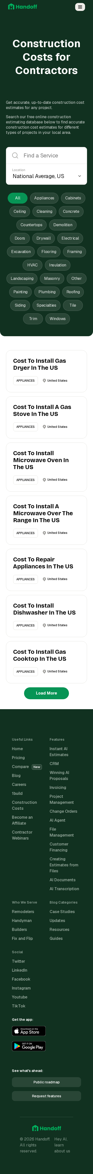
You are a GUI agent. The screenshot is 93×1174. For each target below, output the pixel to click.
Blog (16, 775)
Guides (56, 938)
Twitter (18, 961)
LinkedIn (19, 970)
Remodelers (23, 911)
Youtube (19, 997)
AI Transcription (64, 888)
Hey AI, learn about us (62, 1145)
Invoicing (58, 787)
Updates (57, 920)
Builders (19, 929)
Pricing (18, 757)
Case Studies (62, 911)
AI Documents (63, 879)
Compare (26, 766)
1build (17, 793)
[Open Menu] (80, 7)
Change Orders (63, 811)
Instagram (21, 988)
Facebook (21, 979)
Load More (46, 693)
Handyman (22, 920)
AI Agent (57, 820)
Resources (59, 929)
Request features (46, 1096)
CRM (54, 763)
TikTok (19, 1006)
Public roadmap (46, 1082)
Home (17, 748)
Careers (19, 784)
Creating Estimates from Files (64, 865)
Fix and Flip (22, 938)
